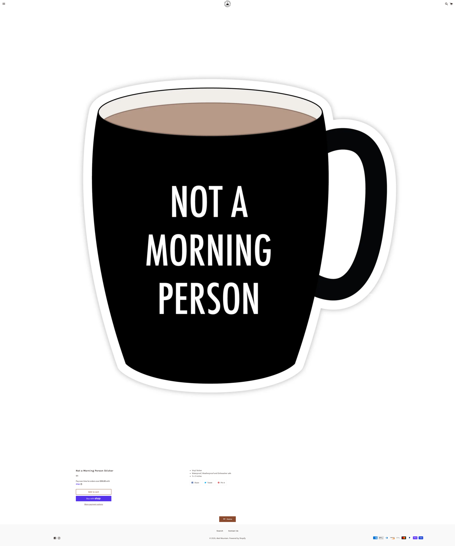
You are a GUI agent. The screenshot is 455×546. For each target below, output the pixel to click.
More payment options (93, 504)
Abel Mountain (222, 538)
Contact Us (233, 531)
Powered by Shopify (237, 538)
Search (220, 531)
